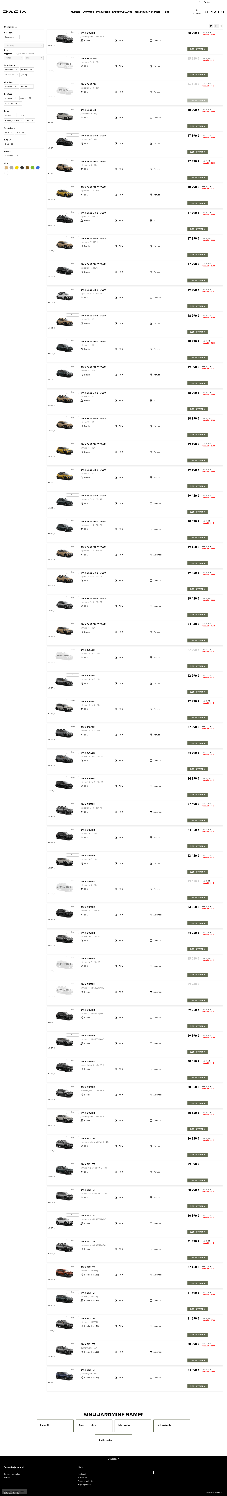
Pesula (7, 1478)
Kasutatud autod (122, 12)
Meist (166, 12)
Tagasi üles (112, 1458)
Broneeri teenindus (12, 1474)
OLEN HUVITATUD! (197, 49)
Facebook (154, 1472)
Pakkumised (103, 12)
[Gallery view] (216, 26)
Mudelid (76, 12)
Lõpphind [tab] (8, 53)
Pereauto (214, 12)
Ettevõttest (82, 1478)
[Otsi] (204, 2)
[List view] (220, 26)
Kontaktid (82, 1474)
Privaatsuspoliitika (85, 1481)
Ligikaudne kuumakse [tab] (25, 53)
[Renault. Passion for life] (15, 11)
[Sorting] (211, 26)
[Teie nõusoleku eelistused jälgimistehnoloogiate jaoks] (14, 1491)
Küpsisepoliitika (84, 1485)
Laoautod (88, 12)
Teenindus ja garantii (148, 12)
